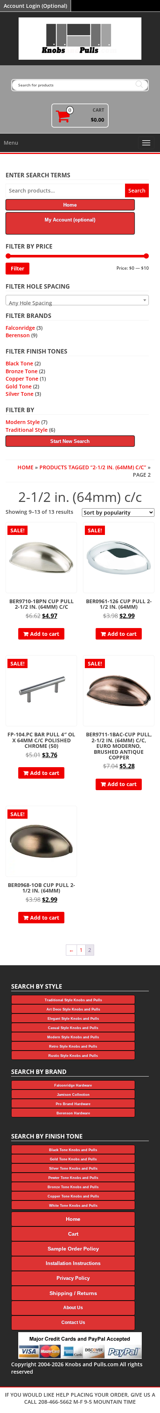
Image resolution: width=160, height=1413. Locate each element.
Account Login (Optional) (35, 5)
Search (136, 190)
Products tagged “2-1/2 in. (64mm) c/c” (92, 467)
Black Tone (19, 363)
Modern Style (23, 421)
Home (25, 467)
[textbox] (77, 303)
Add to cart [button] (44, 633)
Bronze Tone (22, 371)
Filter (17, 268)
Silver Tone (19, 393)
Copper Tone (22, 378)
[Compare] (73, 546)
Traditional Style (27, 429)
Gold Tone (19, 386)
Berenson (18, 335)
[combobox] (77, 300)
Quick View (73, 533)
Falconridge (20, 327)
